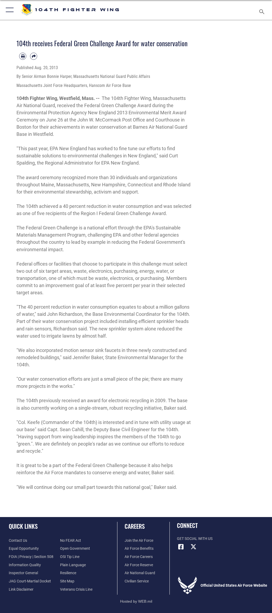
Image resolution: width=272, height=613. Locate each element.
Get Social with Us (194, 538)
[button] (8, 10)
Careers (135, 526)
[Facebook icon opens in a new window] (181, 547)
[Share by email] (33, 56)
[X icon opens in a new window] (194, 547)
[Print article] (22, 56)
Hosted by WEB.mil (136, 601)
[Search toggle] (262, 10)
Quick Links (23, 526)
